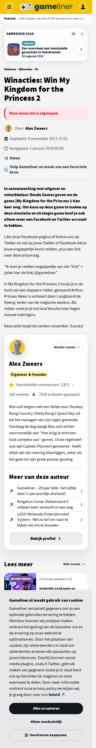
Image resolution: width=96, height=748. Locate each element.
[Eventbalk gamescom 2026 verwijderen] (82, 33)
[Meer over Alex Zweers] (17, 347)
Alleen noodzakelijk (46, 721)
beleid (54, 695)
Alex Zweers (36, 128)
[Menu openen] (9, 7)
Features (10, 69)
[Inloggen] (83, 7)
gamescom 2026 (20, 33)
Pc (36, 69)
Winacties (25, 69)
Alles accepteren (46, 708)
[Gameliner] (46, 7)
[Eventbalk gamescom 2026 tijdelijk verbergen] (73, 33)
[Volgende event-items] (81, 49)
